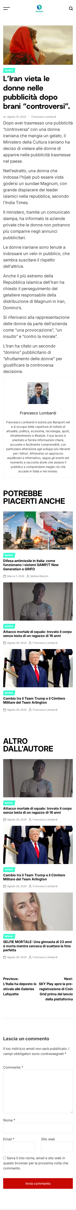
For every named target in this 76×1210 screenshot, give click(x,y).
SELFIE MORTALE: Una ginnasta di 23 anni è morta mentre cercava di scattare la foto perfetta (37, 946)
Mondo (9, 70)
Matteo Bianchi (39, 576)
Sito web (48, 1139)
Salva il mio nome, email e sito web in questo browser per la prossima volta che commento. (35, 1163)
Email (8, 1139)
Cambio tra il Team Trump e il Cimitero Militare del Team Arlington (34, 700)
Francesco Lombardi (43, 116)
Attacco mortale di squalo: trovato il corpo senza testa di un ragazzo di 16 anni (37, 634)
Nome (9, 1120)
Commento (13, 1067)
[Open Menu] (6, 8)
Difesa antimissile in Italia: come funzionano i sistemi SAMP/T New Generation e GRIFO (31, 565)
